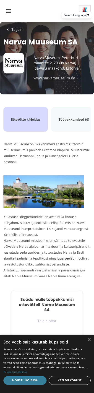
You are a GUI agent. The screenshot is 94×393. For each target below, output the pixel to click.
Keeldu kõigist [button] (70, 380)
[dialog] (47, 364)
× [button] (89, 339)
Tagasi (16, 29)
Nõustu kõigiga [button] (25, 380)
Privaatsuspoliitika (15, 372)
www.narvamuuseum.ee (54, 78)
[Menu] (8, 11)
